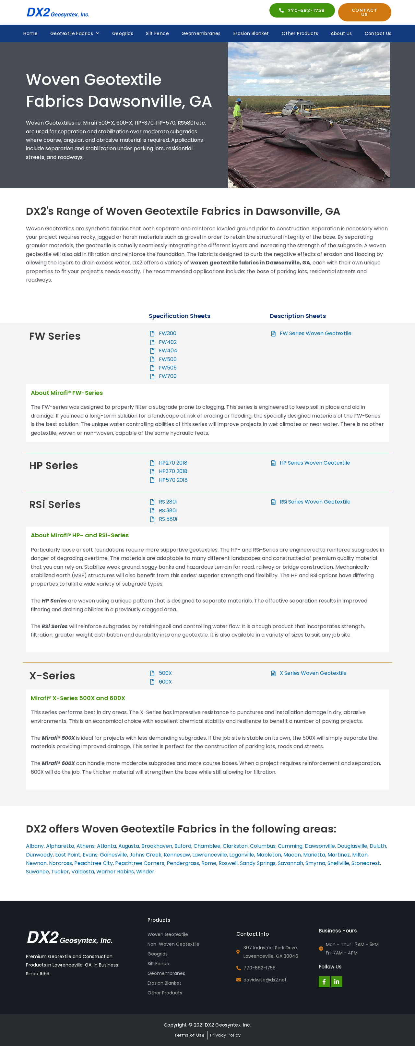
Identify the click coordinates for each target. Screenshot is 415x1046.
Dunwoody (39, 854)
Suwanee (37, 871)
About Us (341, 33)
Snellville (338, 863)
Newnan (36, 863)
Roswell (228, 863)
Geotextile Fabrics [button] (71, 33)
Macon (292, 854)
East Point (67, 854)
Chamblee (207, 846)
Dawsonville (320, 846)
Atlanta (106, 846)
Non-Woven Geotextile (173, 944)
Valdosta (82, 871)
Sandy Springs (258, 863)
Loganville (241, 854)
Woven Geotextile (168, 934)
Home (30, 33)
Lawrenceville (209, 854)
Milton (360, 854)
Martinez (338, 854)
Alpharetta (60, 846)
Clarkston (235, 846)
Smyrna (315, 863)
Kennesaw (177, 854)
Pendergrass (183, 863)
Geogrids (122, 33)
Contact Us (378, 33)
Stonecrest (365, 863)
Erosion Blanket (251, 33)
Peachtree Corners (139, 863)
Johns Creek (145, 854)
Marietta (314, 854)
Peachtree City (93, 863)
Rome (208, 863)
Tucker (60, 871)
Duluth (378, 846)
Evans (90, 854)
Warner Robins (115, 871)
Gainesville (113, 854)
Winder (145, 871)
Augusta (128, 846)
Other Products (300, 33)
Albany (35, 846)
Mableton (268, 854)
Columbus (263, 846)
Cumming (290, 846)
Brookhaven (156, 846)
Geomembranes (201, 33)
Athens (86, 846)
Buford (182, 846)
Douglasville (352, 846)
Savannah (290, 863)
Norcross (60, 863)
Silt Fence (157, 33)
